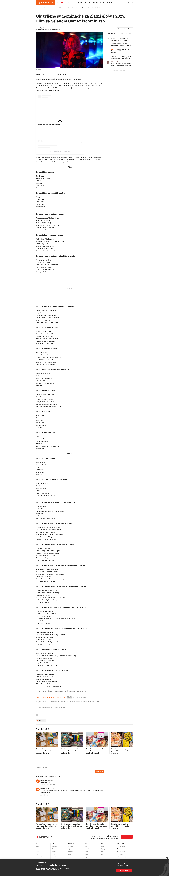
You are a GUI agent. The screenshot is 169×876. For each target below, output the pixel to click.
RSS (102, 857)
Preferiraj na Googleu (126, 28)
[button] (38, 738)
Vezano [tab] (128, 33)
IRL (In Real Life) (84, 7)
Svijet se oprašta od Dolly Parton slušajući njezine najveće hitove (121, 57)
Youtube (122, 849)
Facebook (122, 846)
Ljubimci (70, 851)
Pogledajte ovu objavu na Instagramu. (49, 124)
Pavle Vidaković (44, 788)
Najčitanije (54, 7)
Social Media (74, 7)
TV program (104, 849)
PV (38, 789)
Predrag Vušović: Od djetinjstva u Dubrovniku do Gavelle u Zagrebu (121, 63)
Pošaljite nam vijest (122, 857)
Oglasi (95, 2)
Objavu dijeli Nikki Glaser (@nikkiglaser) (60, 151)
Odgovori (87, 857)
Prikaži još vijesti (119, 70)
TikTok (121, 854)
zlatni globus (41, 720)
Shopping (70, 846)
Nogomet (54, 846)
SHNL (53, 854)
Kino (102, 851)
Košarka (54, 857)
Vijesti (73, 2)
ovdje (78, 701)
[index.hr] (45, 2)
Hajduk (54, 851)
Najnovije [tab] (111, 33)
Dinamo (54, 849)
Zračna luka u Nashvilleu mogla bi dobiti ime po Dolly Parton (121, 39)
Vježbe (108, 7)
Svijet (37, 846)
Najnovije (46, 7)
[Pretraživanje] (131, 2)
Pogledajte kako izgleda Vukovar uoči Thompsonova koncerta (120, 50)
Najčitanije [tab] (121, 33)
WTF (103, 7)
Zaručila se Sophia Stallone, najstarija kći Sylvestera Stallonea (121, 44)
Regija (37, 851)
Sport (80, 2)
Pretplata (60, 2)
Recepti (87, 849)
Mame (70, 857)
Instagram (122, 851)
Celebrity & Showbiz (64, 7)
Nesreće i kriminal (41, 857)
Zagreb (38, 854)
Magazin (39, 7)
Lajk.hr (86, 851)
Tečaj (102, 846)
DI (38, 781)
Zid (68, 2)
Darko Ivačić (43, 780)
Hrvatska (38, 849)
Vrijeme (103, 854)
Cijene (102, 2)
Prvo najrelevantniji (52, 776)
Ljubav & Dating (95, 7)
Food (69, 854)
